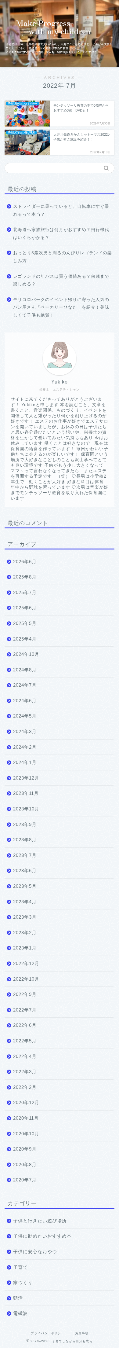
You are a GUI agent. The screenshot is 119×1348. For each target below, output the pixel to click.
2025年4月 (25, 638)
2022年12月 (26, 963)
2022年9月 (25, 994)
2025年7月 (25, 592)
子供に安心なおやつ (35, 1251)
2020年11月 (26, 1118)
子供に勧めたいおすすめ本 (42, 1236)
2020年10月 (26, 1133)
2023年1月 (25, 947)
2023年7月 (25, 855)
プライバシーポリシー (47, 1333)
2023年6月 (25, 870)
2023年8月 (25, 839)
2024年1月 (25, 762)
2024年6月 (25, 700)
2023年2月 (25, 932)
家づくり (23, 1282)
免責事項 (81, 1333)
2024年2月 (25, 747)
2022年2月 (25, 1087)
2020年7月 (25, 1179)
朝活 (18, 1298)
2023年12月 (26, 778)
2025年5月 (25, 623)
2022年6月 (25, 1025)
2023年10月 (26, 808)
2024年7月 (25, 685)
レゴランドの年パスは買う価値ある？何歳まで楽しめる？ (61, 280)
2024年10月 (26, 654)
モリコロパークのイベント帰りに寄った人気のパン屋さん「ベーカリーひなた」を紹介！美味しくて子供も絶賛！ (61, 307)
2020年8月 (25, 1164)
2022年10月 (26, 979)
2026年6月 (25, 561)
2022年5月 (25, 1040)
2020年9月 (25, 1148)
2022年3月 (25, 1071)
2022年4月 (25, 1056)
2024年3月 (25, 731)
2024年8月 (25, 669)
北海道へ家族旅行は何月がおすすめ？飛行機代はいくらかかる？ (61, 233)
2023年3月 (25, 917)
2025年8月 (25, 576)
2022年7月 (25, 1009)
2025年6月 (25, 607)
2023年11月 (26, 793)
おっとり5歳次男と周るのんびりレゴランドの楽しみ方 (62, 257)
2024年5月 (25, 715)
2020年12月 (26, 1102)
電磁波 (20, 1313)
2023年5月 (25, 886)
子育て (20, 1267)
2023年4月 (25, 901)
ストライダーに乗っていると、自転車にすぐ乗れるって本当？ (61, 210)
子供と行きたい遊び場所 (40, 1220)
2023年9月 (25, 824)
